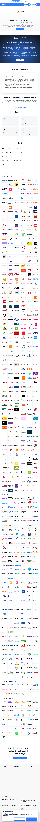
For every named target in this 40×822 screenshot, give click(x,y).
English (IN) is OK (25, 1)
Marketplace (15, 176)
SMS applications (16, 681)
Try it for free (32, 4)
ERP (2, 782)
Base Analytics (4, 792)
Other (13, 698)
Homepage (14, 17)
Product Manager (5, 774)
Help (30, 770)
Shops (13, 494)
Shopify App (16, 770)
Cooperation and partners (33, 774)
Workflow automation (6, 786)
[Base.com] (4, 4)
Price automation (5, 776)
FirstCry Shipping (17, 788)
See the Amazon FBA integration (20, 107)
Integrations (19, 17)
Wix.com (15, 776)
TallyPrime (16, 784)
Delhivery (15, 782)
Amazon (15, 768)
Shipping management (6, 784)
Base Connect (4, 788)
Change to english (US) (16, 1)
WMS (3, 780)
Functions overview (5, 768)
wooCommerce (16, 774)
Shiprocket (16, 778)
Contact (30, 768)
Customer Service (5, 778)
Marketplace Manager (6, 772)
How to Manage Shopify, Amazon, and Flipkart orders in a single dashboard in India (28, 807)
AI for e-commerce (5, 790)
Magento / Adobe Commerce (19, 780)
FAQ (29, 772)
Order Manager (4, 770)
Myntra (15, 772)
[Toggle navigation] (38, 4)
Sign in (26, 4)
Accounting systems (16, 565)
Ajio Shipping (16, 786)
